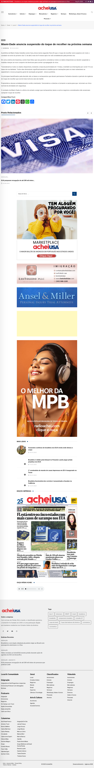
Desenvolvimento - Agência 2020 (83, 764)
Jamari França (21, 724)
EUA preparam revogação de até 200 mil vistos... (18, 180)
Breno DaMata (5, 726)
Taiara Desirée (21, 753)
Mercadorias (43, 14)
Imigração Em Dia (22, 721)
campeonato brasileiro (65, 618)
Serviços (63, 14)
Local (14, 25)
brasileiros (82, 614)
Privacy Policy (18, 763)
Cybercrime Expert (6, 736)
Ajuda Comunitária (6, 706)
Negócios (54, 14)
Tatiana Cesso (21, 756)
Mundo (32, 685)
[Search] (92, 12)
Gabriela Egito (5, 751)
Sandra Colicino (21, 751)
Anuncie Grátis (10, 763)
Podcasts (5, 693)
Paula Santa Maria (22, 741)
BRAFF (67, 614)
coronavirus (86, 622)
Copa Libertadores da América (70, 622)
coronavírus (53, 626)
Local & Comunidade (9, 674)
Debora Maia (4, 739)
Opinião (19, 739)
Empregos (32, 14)
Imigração (4, 177)
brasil (74, 614)
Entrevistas (4, 699)
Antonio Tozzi (5, 724)
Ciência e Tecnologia (36, 692)
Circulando (4, 734)
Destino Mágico (5, 741)
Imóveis (22, 14)
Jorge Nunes (21, 729)
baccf (51, 614)
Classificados (52, 674)
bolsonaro (59, 614)
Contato (14, 765)
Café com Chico (5, 711)
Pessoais (47, 18)
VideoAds (71, 674)
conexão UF (79, 618)
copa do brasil (53, 622)
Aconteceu (33, 700)
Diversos (70, 692)
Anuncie (49, 697)
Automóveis (12, 14)
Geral (8, 25)
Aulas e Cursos (71, 695)
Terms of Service (7, 765)
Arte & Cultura (36, 697)
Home (3, 25)
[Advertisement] (47, 323)
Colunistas (5, 718)
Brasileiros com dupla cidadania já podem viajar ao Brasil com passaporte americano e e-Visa (42, 1)
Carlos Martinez (5, 729)
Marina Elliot (20, 734)
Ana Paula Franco (6, 721)
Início (4, 763)
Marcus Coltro (21, 731)
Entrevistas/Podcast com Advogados (12, 686)
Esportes (33, 690)
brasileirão (52, 618)
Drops (3, 744)
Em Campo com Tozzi (7, 704)
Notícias (3, 688)
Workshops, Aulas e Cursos (77, 14)
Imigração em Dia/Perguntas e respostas (13, 683)
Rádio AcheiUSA (5, 709)
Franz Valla (4, 749)
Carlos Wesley (5, 731)
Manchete (12, 660)
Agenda (32, 703)
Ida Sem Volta (5, 754)
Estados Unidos (34, 680)
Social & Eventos (35, 705)
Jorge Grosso (21, 726)
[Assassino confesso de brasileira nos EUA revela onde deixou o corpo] (21, 450)
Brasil (31, 687)
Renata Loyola (21, 748)
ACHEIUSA (6, 48)
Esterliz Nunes (5, 746)
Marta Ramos (21, 736)
